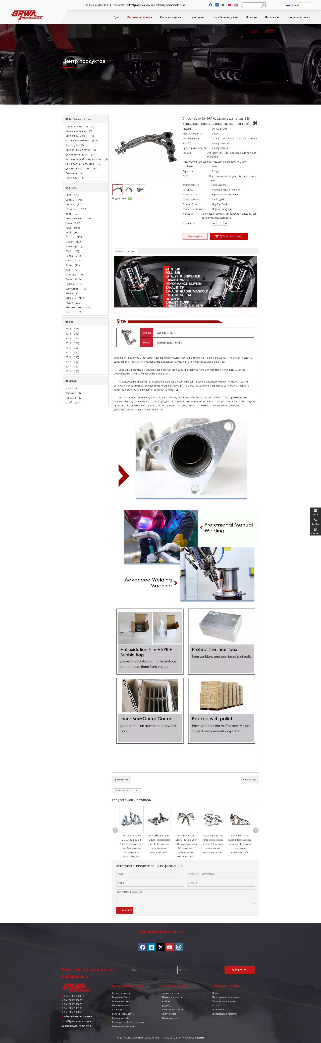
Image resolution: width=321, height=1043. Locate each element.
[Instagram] (236, 5)
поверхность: (190, 194)
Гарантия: (188, 171)
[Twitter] (223, 5)
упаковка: (188, 213)
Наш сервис (218, 1009)
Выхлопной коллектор (123, 1026)
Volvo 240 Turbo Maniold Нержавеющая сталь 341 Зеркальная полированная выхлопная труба (239, 844)
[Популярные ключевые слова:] (263, 5)
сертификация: (191, 138)
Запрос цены (195, 236)
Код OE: (187, 143)
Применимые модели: (195, 148)
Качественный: (191, 184)
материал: (188, 189)
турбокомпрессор (170, 993)
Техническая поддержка (224, 1001)
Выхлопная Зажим (121, 997)
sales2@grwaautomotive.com (171, 5)
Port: (185, 176)
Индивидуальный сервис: (197, 161)
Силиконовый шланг (172, 1009)
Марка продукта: (192, 133)
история (216, 1005)
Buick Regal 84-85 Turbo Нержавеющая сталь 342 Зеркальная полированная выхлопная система (213, 844)
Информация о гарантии (224, 1013)
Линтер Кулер (169, 1013)
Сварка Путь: (190, 204)
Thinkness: (188, 166)
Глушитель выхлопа (122, 993)
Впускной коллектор (172, 997)
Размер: (187, 152)
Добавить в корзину (231, 236)
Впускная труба (170, 1018)
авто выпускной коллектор (127, 790)
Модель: (187, 128)
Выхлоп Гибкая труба (123, 1013)
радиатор (166, 1005)
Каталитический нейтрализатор (128, 1022)
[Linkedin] (217, 5)
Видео (215, 993)
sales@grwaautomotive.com (141, 5)
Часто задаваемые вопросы (225, 997)
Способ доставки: (193, 209)
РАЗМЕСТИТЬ (127, 910)
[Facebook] (210, 5)
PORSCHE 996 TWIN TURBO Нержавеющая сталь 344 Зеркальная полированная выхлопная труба (158, 844)
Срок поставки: (191, 199)
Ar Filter (166, 1001)
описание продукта (125, 251)
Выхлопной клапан (121, 1001)
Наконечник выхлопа (122, 1005)
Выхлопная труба (120, 1018)
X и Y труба (117, 1009)
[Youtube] (230, 5)
